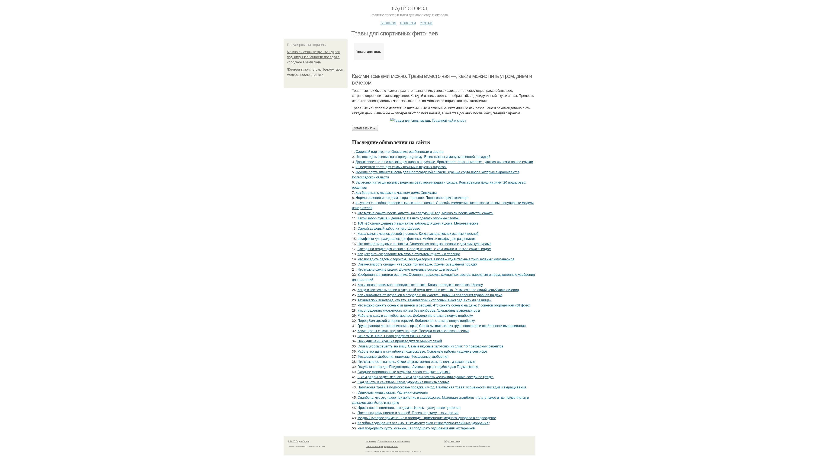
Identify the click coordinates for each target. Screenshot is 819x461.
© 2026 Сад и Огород (299, 441)
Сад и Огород (409, 8)
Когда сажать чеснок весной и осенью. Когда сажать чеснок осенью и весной (418, 233)
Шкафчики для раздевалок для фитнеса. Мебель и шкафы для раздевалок (416, 238)
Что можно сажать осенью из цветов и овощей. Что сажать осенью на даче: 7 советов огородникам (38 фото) (443, 305)
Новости (408, 22)
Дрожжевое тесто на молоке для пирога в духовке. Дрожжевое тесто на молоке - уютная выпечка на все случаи (444, 161)
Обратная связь (452, 441)
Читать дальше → (365, 128)
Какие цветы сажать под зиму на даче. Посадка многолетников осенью (413, 330)
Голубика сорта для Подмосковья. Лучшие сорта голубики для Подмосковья (417, 366)
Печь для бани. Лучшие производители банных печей (399, 340)
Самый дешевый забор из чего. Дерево (388, 228)
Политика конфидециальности (382, 446)
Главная (388, 22)
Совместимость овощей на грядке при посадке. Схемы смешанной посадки (417, 264)
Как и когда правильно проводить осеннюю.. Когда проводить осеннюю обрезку (420, 284)
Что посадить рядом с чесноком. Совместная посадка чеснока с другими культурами (424, 243)
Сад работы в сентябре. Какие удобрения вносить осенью (403, 381)
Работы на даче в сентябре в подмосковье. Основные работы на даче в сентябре (422, 351)
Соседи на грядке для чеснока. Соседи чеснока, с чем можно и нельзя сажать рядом (424, 248)
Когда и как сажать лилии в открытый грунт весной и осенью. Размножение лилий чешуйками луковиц (438, 289)
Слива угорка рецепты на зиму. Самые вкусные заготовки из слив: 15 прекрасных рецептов (430, 346)
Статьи (426, 22)
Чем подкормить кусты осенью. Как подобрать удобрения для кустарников (416, 428)
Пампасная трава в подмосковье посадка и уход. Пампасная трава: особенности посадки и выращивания (441, 387)
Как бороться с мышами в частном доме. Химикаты (396, 192)
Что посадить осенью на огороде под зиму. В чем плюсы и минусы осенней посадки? (423, 156)
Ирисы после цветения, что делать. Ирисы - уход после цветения (408, 407)
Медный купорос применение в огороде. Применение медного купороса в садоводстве (426, 417)
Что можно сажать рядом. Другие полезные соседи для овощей (407, 269)
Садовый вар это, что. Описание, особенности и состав (399, 151)
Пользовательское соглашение (394, 441)
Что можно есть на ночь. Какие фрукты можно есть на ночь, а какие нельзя (416, 361)
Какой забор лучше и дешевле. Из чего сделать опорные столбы (408, 218)
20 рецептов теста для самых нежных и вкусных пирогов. (401, 166)
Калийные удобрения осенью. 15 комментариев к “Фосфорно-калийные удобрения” (423, 422)
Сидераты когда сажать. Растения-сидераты (392, 392)
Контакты (371, 441)
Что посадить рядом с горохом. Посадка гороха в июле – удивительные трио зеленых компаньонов (435, 259)
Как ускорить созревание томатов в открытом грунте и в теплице (408, 253)
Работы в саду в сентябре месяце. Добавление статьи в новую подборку (415, 315)
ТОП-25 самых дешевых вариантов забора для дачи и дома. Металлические (417, 223)
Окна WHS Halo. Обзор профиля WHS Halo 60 (394, 335)
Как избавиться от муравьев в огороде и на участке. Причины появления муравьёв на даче (429, 294)
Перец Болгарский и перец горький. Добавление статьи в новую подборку (416, 320)
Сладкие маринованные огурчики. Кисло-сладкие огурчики (403, 371)
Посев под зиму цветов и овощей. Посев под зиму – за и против (408, 412)
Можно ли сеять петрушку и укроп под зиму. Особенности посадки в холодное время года (313, 57)
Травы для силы (369, 51)
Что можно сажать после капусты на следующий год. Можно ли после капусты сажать (425, 212)
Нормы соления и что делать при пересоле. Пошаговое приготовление (412, 197)
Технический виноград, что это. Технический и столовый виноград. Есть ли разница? (424, 300)
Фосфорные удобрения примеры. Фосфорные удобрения (402, 356)
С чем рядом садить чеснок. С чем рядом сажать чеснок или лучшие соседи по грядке (425, 376)
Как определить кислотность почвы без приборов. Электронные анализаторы (418, 310)
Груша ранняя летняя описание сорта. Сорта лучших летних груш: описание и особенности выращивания (441, 325)
